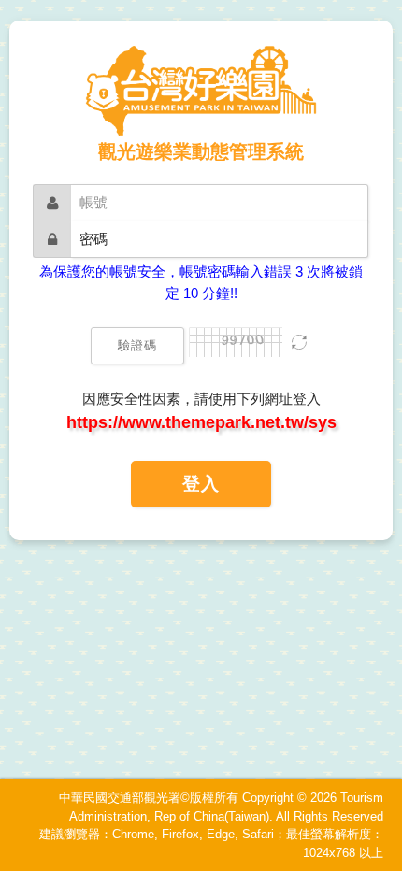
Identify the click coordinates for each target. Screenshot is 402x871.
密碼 (93, 239)
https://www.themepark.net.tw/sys (201, 422)
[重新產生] (299, 344)
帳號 (93, 202)
